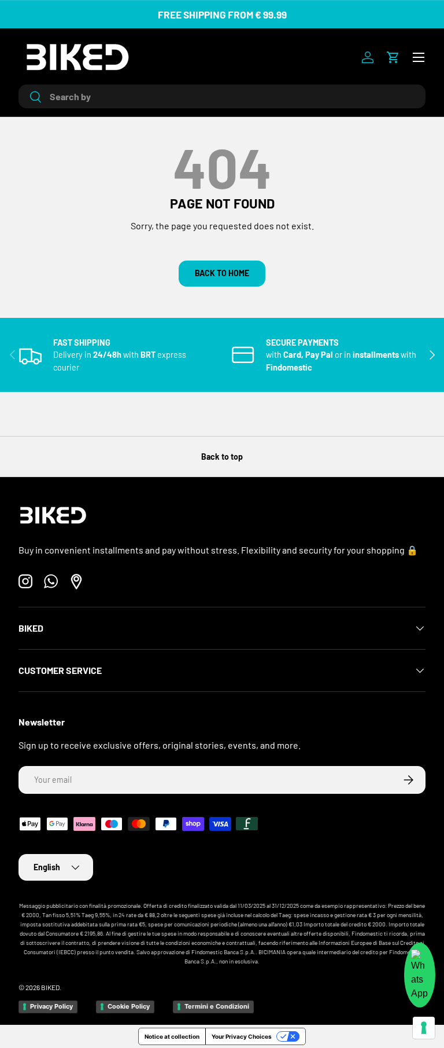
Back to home (222, 273)
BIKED (50, 987)
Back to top (222, 456)
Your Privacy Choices (242, 1036)
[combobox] (222, 96)
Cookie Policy (129, 1006)
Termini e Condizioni (216, 1006)
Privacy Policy (51, 1006)
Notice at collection (172, 1036)
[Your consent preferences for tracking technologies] (424, 1028)
